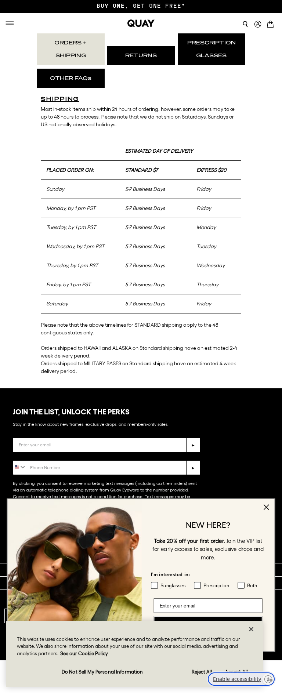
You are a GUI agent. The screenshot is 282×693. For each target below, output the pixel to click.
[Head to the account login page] (257, 24)
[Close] (251, 629)
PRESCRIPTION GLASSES (211, 49)
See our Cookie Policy (84, 653)
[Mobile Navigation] (11, 23)
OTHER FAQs (70, 78)
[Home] (141, 23)
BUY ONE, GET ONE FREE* (141, 6)
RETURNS (141, 55)
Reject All (202, 672)
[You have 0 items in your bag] (271, 25)
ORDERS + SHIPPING (70, 49)
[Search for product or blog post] (245, 24)
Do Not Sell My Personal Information (102, 672)
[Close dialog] (266, 507)
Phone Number (34, 455)
